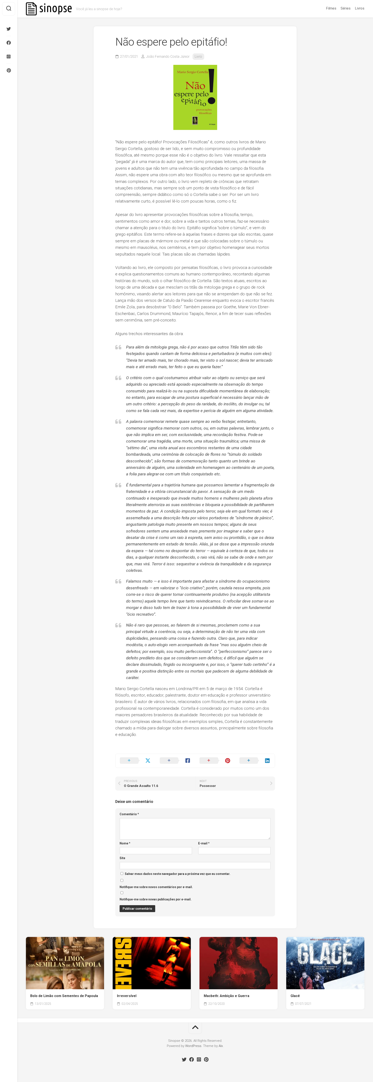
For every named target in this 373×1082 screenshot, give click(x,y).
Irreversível (126, 996)
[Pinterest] (8, 70)
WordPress (193, 1046)
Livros (359, 8)
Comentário (129, 814)
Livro (198, 56)
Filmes (331, 8)
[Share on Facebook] (175, 761)
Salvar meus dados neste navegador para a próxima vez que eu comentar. (177, 874)
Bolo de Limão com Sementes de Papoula (64, 996)
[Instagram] (8, 57)
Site (122, 858)
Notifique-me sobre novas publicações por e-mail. (155, 899)
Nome (125, 843)
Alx (221, 1046)
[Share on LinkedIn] (255, 761)
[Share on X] (135, 761)
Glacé (295, 996)
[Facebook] (8, 43)
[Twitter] (8, 29)
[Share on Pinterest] (215, 761)
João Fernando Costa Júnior (168, 56)
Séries (346, 8)
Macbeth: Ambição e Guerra (226, 996)
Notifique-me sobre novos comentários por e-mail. (156, 887)
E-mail (204, 843)
